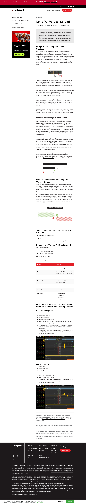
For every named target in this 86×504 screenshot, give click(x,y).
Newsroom (30, 455)
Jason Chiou (41, 25)
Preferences (61, 501)
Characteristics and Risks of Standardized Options (53, 418)
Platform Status (54, 453)
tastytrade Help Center (48, 157)
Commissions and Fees (44, 457)
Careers (29, 453)
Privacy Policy (42, 460)
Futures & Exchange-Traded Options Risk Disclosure (52, 479)
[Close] (84, 501)
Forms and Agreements (44, 448)
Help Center (71, 6)
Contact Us (53, 448)
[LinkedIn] (21, 456)
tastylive (29, 457)
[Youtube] (13, 459)
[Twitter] (17, 456)
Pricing (52, 10)
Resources (57, 10)
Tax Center (41, 453)
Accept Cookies (70, 501)
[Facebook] (13, 456)
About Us (30, 450)
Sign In (62, 6)
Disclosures (41, 450)
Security (40, 455)
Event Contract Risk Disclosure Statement (21, 481)
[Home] (18, 446)
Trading (48, 10)
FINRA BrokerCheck (32, 448)
